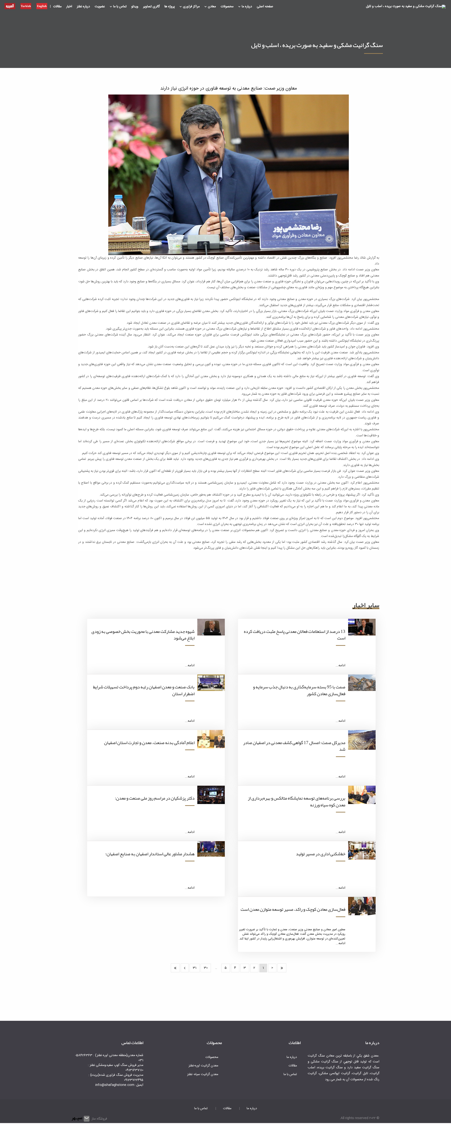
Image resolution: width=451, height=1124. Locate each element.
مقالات (57, 6)
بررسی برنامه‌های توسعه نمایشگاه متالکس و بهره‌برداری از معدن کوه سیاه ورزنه (296, 801)
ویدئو (134, 6)
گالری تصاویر (151, 6)
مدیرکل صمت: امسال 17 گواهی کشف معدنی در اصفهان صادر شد (294, 746)
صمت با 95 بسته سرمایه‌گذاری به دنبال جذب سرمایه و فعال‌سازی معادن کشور (299, 690)
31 (194, 968)
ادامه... (340, 665)
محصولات (227, 6)
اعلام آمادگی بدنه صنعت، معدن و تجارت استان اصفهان (149, 742)
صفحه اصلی (265, 6)
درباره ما (247, 6)
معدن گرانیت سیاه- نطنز (202, 1074)
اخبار (69, 6)
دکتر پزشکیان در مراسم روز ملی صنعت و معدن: (154, 798)
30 (206, 968)
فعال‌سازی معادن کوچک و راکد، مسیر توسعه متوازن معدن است (293, 909)
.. (216, 968)
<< (281, 967)
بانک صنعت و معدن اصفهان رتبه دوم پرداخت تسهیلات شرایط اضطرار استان (143, 690)
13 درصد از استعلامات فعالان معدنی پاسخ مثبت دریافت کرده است (294, 635)
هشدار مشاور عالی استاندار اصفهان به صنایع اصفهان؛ (149, 853)
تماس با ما (120, 6)
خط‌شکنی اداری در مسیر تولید (320, 853)
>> (175, 967)
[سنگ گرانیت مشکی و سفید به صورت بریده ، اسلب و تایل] (406, 7)
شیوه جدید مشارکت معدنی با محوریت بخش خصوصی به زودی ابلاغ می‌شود (142, 635)
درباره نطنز (83, 6)
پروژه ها (169, 6)
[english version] (42, 5)
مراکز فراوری (191, 6)
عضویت (100, 6)
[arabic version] (10, 5)
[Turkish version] (26, 5)
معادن (212, 6)
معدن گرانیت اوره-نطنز (203, 1066)
